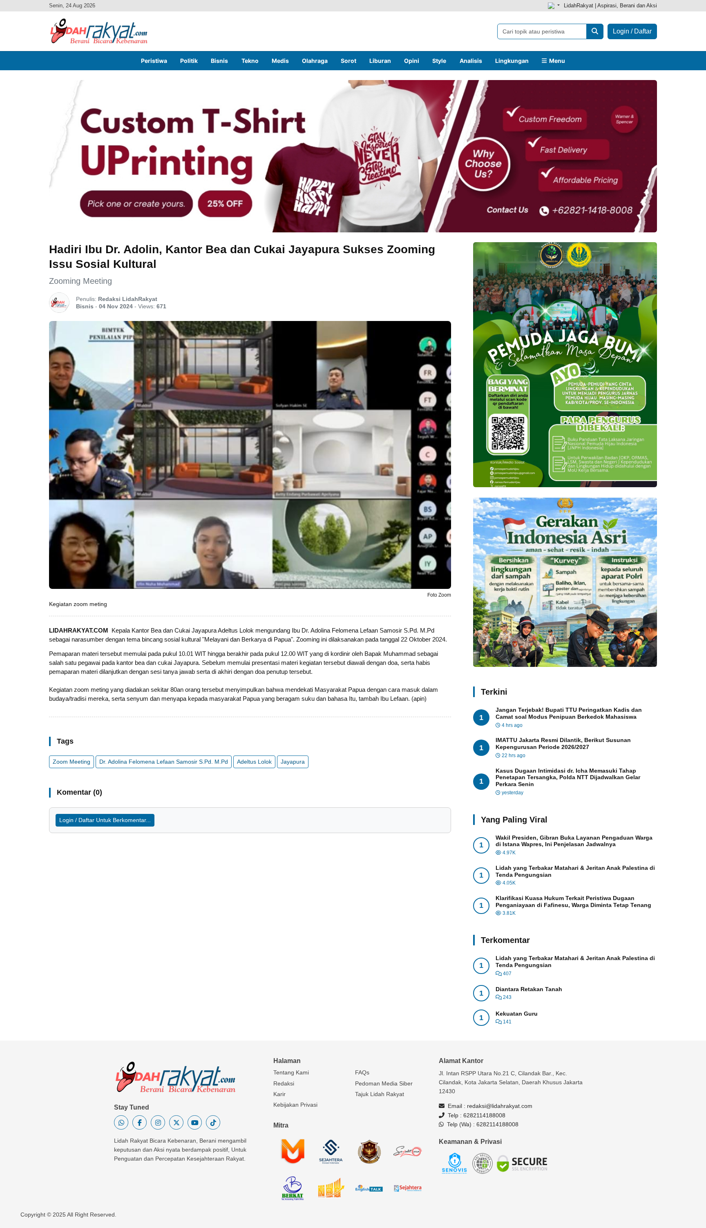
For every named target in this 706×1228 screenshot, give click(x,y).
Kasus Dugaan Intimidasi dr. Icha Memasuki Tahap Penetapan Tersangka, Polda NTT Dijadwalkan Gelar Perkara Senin (568, 777)
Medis (280, 60)
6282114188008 (484, 1115)
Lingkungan (512, 60)
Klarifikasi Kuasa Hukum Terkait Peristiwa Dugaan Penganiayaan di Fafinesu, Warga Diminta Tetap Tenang (573, 901)
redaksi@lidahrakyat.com (499, 1106)
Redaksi (283, 1083)
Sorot (348, 60)
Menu (556, 60)
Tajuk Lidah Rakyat (379, 1094)
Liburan (380, 60)
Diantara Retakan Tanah (529, 989)
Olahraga (315, 60)
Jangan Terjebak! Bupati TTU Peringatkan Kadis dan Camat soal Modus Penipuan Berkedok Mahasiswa (569, 713)
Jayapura (293, 761)
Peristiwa (154, 60)
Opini (411, 60)
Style (439, 60)
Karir (279, 1094)
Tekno (250, 60)
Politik (189, 60)
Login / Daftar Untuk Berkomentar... (105, 820)
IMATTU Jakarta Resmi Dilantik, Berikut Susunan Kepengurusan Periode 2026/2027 (563, 743)
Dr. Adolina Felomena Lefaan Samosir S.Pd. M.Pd (163, 761)
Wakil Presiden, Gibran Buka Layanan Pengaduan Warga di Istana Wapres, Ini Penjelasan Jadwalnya (574, 841)
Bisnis (219, 60)
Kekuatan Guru (517, 1013)
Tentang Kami (291, 1072)
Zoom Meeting (71, 761)
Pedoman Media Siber (384, 1083)
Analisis (471, 60)
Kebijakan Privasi (295, 1104)
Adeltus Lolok (254, 761)
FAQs (362, 1072)
